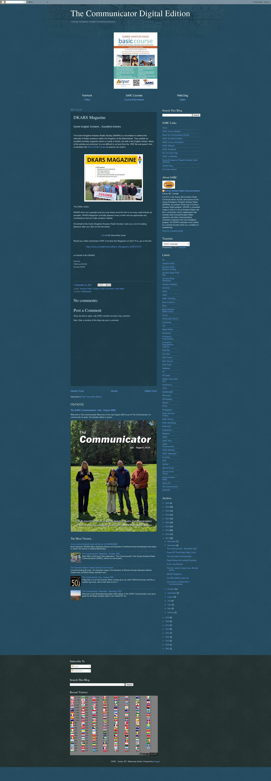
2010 (167, 641)
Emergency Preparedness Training (168, 344)
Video (87, 99)
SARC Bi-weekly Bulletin (172, 138)
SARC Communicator (168, 445)
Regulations (167, 430)
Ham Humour (167, 361)
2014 (167, 625)
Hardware (166, 368)
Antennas (166, 288)
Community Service (170, 319)
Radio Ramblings (169, 423)
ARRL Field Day (168, 299)
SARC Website (168, 146)
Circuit (165, 315)
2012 (167, 633)
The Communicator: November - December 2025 (102, 591)
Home (114, 391)
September (172, 593)
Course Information (134, 99)
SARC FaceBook (169, 149)
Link (103, 235)
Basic (164, 306)
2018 (167, 534)
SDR (164, 461)
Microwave (166, 395)
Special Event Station (168, 473)
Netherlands (86, 291)
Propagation (167, 410)
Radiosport (166, 426)
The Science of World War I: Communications (178, 583)
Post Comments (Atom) (91, 397)
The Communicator (170, 487)
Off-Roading (167, 399)
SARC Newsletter (169, 454)
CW (163, 326)
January (170, 612)
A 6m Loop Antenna (175, 564)
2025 (167, 507)
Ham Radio (119, 289)
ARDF (164, 295)
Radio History (167, 419)
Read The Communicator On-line (175, 135)
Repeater (166, 433)
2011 (167, 637)
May (169, 608)
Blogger (157, 761)
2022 (167, 519)
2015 (167, 621)
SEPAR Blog (167, 166)
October (170, 589)
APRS (164, 291)
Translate (182, 247)
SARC (164, 437)
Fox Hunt (166, 354)
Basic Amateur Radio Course (168, 310)
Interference (167, 385)
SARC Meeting (168, 450)
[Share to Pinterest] (109, 285)
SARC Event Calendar (171, 131)
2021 (167, 523)
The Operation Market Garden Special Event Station (92, 568)
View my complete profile (172, 231)
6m (163, 260)
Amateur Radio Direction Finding (169, 268)
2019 (167, 530)
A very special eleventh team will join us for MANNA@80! (94, 544)
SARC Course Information (172, 142)
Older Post (151, 391)
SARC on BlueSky (169, 156)
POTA (164, 406)
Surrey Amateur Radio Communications (182, 191)
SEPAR (165, 464)
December (171, 541)
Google (102, 147)
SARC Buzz (167, 441)
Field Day (166, 350)
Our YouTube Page (170, 153)
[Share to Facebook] (107, 285)
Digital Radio (167, 329)
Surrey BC (166, 483)
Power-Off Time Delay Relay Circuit (181, 552)
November (171, 545)
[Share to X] (104, 285)
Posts (75, 666)
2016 (167, 617)
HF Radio (166, 375)
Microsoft (92, 147)
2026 (167, 503)
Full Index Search (169, 169)
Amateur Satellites (169, 284)
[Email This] (99, 285)
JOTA (164, 388)
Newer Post (77, 391)
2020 (167, 526)
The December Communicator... (180, 556)
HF (163, 372)
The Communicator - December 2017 (182, 549)
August (170, 597)
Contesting (166, 322)
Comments (78, 671)
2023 (167, 515)
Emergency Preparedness (168, 338)
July (169, 601)
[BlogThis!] (101, 285)
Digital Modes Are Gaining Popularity (182, 560)
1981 (167, 649)
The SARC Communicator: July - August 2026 (93, 410)
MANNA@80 (167, 392)
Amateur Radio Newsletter (103, 289)
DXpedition (166, 333)
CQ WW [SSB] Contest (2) (178, 578)
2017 (167, 538)
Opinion (165, 403)
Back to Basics (168, 302)
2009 (167, 645)
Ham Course (167, 357)
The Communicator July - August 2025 (97, 577)
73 (113, 247)
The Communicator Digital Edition (130, 13)
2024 (167, 511)
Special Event (168, 468)
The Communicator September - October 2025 (101, 554)
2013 (167, 629)
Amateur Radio (86, 289)
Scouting (166, 457)
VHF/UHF (166, 490)
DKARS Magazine (174, 574)
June (169, 605)
